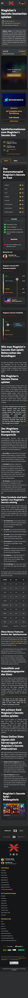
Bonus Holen (14, 121)
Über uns (3, 926)
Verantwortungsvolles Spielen (7, 938)
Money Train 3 (4, 875)
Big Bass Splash (4, 880)
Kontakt (3, 924)
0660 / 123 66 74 (14, 959)
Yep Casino (3, 915)
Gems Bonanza (4, 877)
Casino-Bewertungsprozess (7, 936)
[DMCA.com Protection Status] (14, 964)
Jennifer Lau (11, 21)
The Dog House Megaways (7, 889)
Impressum (3, 928)
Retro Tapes (3, 873)
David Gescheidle (16, 23)
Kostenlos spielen (14, 75)
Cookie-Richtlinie (4, 931)
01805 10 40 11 (21, 958)
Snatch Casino (4, 905)
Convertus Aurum (5, 882)
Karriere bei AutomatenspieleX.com (8, 940)
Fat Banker (3, 870)
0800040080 (4, 959)
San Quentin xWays (5, 885)
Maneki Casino (4, 908)
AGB (2, 921)
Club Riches (3, 898)
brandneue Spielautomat (17, 642)
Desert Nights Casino (5, 912)
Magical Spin (3, 903)
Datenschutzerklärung (6, 933)
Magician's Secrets (12, 143)
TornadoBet (3, 901)
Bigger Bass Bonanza (5, 887)
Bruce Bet (3, 896)
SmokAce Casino (4, 910)
